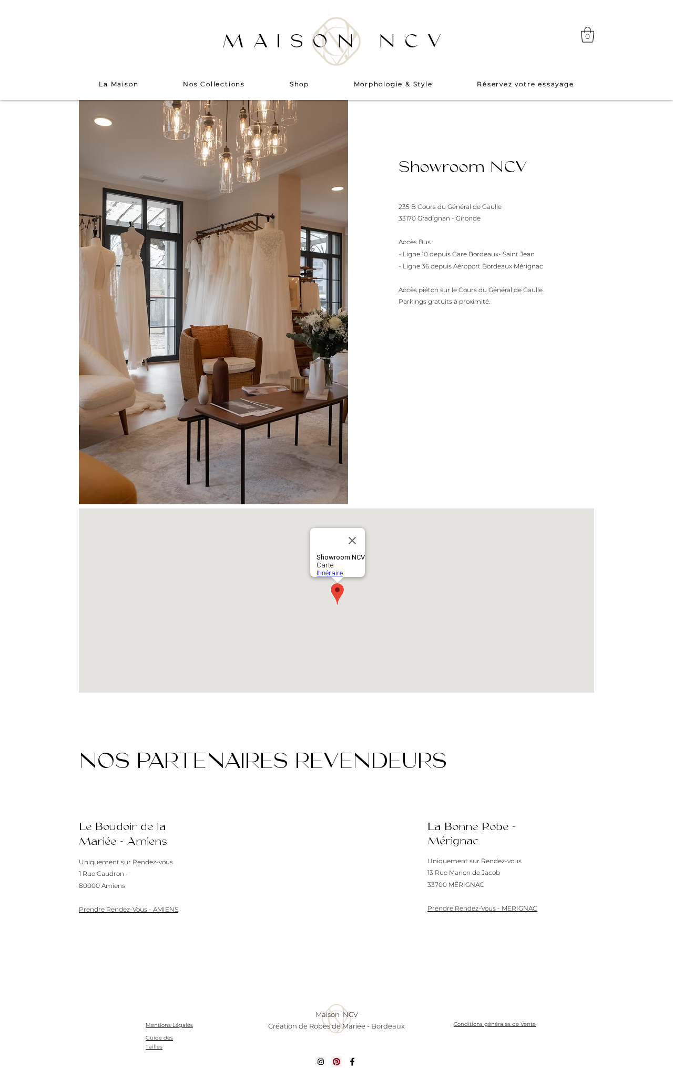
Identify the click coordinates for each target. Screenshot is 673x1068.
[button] (587, 35)
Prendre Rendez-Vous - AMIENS (128, 909)
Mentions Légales (169, 1025)
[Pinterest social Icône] (336, 1061)
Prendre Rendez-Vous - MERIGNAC (482, 908)
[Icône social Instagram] (320, 1061)
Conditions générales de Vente (495, 1024)
